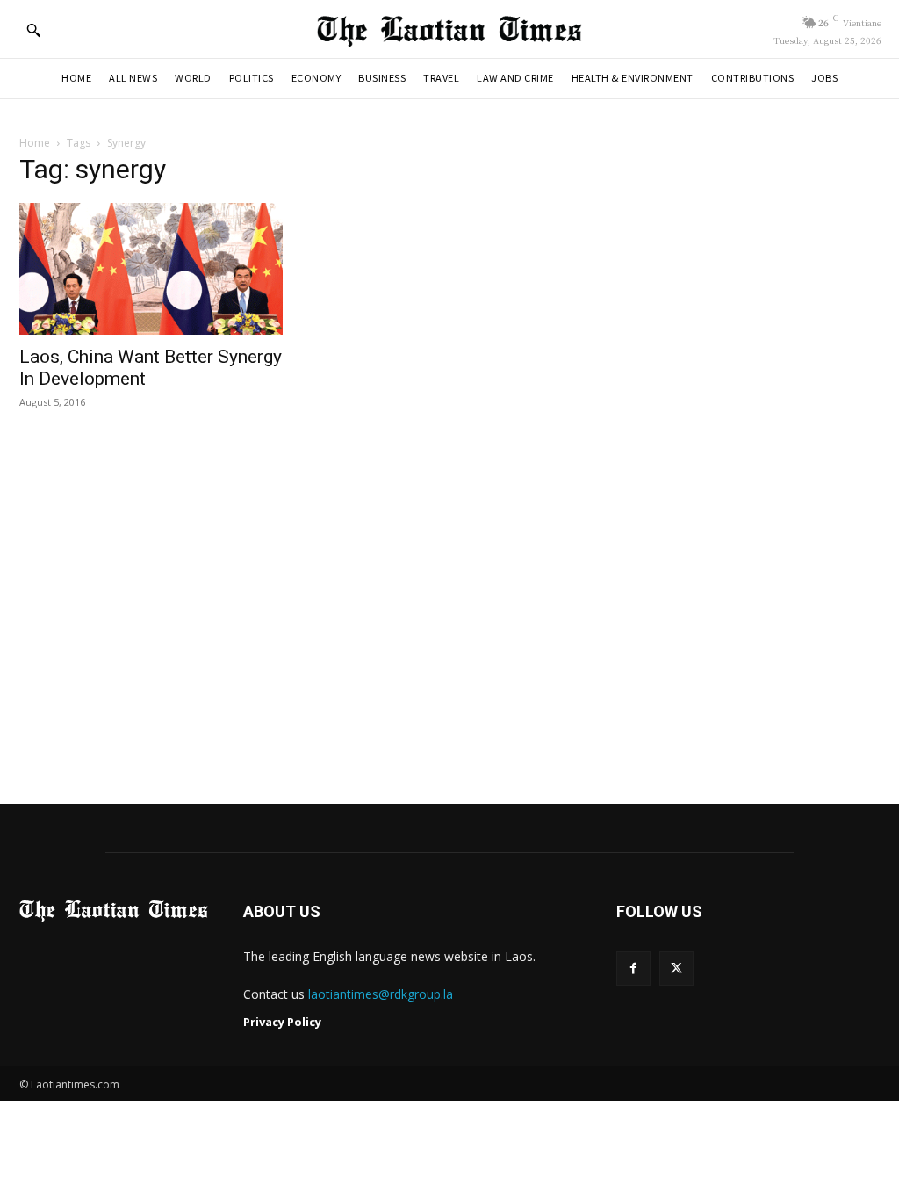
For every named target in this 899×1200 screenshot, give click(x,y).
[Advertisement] (449, 621)
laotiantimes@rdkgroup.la (380, 994)
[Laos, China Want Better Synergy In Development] (151, 269)
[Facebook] (633, 968)
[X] (676, 968)
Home (34, 142)
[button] (33, 30)
